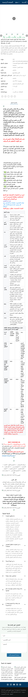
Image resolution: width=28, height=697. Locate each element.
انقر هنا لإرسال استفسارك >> (8, 455)
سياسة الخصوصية (7, 694)
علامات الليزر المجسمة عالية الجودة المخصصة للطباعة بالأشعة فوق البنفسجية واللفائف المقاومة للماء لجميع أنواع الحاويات (20, 678)
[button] (27, 2)
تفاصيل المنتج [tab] (14, 102)
